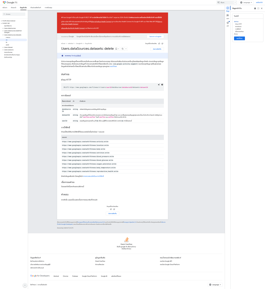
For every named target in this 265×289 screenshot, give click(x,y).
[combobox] (226, 2)
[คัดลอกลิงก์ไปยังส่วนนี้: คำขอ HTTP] (73, 80)
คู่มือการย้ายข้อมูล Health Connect (101, 21)
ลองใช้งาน (239, 38)
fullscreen (258, 8)
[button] (13, 21)
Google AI (104, 276)
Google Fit (79, 43)
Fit (16, 2)
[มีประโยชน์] (159, 43)
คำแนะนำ (13, 7)
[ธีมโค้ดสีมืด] (162, 84)
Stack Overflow (100, 261)
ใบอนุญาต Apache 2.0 (130, 222)
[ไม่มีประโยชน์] (162, 43)
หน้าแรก (4, 7)
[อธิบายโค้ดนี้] (159, 84)
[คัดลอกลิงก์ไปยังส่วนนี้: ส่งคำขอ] (71, 74)
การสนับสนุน (48, 7)
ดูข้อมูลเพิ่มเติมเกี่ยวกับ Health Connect (73, 28)
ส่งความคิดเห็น (157, 49)
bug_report (255, 8)
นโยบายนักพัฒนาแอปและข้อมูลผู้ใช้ (40, 264)
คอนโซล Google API (166, 261)
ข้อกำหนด (33, 284)
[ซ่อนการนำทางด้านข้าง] (25, 285)
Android (56, 276)
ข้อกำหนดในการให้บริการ (37, 261)
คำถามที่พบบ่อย (99, 264)
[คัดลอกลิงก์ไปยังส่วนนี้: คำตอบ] (71, 194)
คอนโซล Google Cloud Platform (170, 264)
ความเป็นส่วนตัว (42, 284)
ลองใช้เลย (113, 66)
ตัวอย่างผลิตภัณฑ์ (36, 7)
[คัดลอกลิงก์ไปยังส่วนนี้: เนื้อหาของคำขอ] (76, 182)
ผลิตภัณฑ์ (70, 43)
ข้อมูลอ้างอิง (23, 7)
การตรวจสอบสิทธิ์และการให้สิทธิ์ (93, 176)
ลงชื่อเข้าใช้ (259, 2)
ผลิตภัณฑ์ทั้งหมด (116, 276)
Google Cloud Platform (89, 276)
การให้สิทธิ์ (78, 55)
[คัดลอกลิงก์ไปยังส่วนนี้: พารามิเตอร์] (73, 95)
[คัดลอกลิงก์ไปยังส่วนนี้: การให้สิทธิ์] (72, 127)
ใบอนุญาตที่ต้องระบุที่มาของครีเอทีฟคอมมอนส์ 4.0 (91, 222)
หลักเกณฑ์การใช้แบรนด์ (37, 268)
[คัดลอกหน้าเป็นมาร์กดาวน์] (123, 49)
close (261, 8)
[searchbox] (13, 14)
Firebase (75, 276)
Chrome (65, 276)
